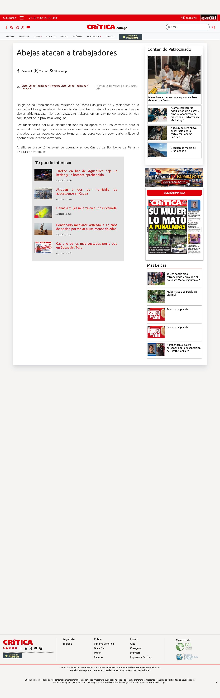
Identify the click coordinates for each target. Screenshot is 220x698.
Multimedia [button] (93, 36)
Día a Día (99, 648)
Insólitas (77, 36)
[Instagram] (17, 26)
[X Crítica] (23, 26)
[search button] (213, 27)
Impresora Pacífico (141, 657)
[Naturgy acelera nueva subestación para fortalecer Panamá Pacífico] (157, 132)
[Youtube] (28, 26)
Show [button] (37, 36)
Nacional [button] (24, 36)
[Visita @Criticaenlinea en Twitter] (26, 648)
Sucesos (10, 36)
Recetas (98, 657)
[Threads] (12, 26)
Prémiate (135, 652)
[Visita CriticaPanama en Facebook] (21, 648)
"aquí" (163, 682)
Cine (132, 643)
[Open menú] (22, 17)
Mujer (97, 652)
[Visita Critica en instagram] (40, 648)
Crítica (98, 639)
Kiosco (134, 639)
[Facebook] (6, 26)
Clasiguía (135, 648)
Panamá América (104, 643)
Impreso (110, 36)
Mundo (64, 36)
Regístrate (69, 639)
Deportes (51, 36)
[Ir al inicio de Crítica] (109, 26)
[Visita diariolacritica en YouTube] (36, 648)
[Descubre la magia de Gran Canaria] (157, 149)
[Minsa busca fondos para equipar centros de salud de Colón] (174, 74)
